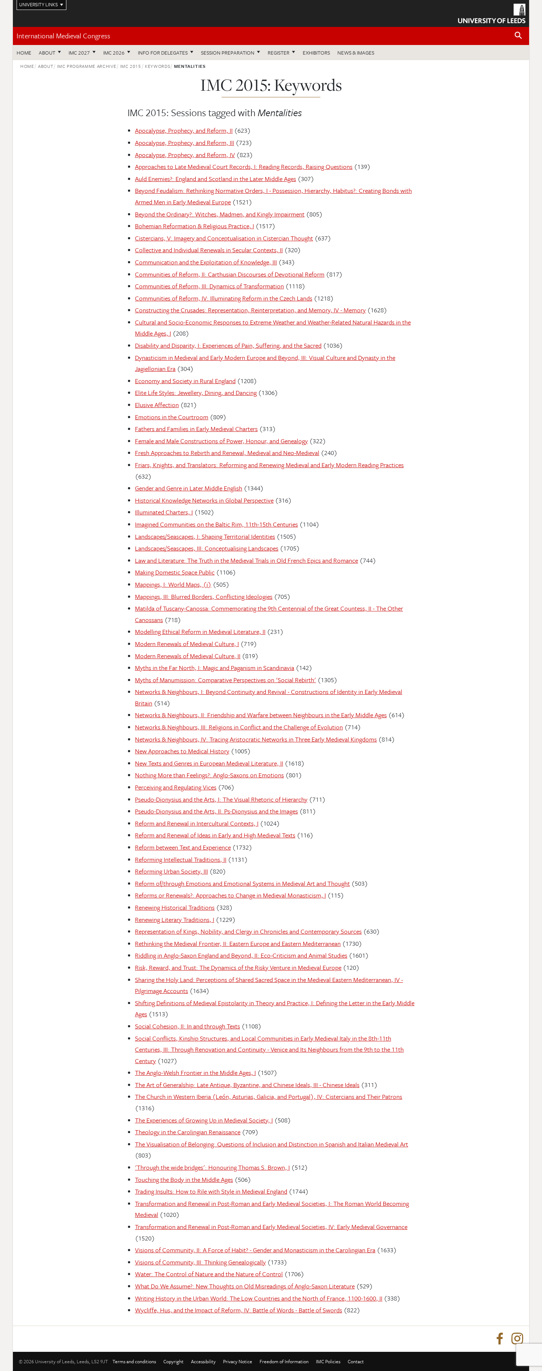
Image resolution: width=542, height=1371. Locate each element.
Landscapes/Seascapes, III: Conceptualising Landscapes (206, 548)
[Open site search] (518, 35)
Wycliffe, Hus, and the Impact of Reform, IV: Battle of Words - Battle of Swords (238, 1310)
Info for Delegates (163, 52)
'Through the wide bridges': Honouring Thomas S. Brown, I (212, 1167)
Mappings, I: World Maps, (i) (173, 584)
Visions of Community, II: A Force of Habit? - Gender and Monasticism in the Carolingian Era (255, 1249)
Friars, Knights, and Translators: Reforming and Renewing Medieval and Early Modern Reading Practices (269, 464)
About (47, 52)
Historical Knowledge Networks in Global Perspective (204, 500)
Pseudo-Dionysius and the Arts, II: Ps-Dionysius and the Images (216, 811)
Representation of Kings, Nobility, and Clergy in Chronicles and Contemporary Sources (248, 931)
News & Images (355, 52)
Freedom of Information (284, 1361)
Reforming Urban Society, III (171, 871)
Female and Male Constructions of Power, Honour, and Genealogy (221, 440)
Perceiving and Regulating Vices (175, 787)
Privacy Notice (237, 1361)
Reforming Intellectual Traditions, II (180, 859)
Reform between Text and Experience (183, 847)
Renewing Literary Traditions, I (174, 919)
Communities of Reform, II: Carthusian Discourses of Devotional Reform (229, 274)
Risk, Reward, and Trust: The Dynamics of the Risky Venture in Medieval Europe (238, 967)
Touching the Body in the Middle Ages (184, 1179)
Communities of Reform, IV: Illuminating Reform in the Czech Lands (223, 298)
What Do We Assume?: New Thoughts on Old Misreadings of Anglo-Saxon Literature (245, 1286)
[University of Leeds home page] (491, 12)
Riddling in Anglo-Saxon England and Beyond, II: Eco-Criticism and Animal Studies (241, 955)
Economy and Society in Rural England (185, 380)
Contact (356, 1361)
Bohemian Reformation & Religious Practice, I (194, 225)
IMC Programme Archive (87, 66)
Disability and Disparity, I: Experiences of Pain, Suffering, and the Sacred (228, 345)
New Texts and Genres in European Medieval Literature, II (209, 763)
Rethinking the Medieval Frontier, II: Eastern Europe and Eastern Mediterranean (238, 943)
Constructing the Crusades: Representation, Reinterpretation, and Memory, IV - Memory (250, 310)
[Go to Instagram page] (517, 1339)
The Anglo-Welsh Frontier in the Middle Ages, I (195, 1072)
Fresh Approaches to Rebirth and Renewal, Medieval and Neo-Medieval (227, 452)
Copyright (173, 1361)
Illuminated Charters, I (164, 512)
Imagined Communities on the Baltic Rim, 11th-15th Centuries (216, 524)
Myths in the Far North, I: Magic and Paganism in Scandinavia (214, 667)
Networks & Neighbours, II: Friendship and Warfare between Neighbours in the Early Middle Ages (261, 714)
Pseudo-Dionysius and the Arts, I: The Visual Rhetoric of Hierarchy (221, 799)
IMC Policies (328, 1361)
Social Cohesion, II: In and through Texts (187, 1026)
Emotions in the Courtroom (171, 416)
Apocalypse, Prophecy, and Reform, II (184, 130)
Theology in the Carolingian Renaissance (187, 1131)
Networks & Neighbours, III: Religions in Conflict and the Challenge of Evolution (239, 727)
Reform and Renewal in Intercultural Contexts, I (196, 823)
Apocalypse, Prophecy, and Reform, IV (185, 154)
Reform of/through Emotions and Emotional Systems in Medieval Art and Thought (242, 883)
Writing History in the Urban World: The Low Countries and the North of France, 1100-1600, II (258, 1298)
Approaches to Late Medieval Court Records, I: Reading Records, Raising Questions (243, 166)
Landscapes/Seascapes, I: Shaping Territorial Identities (205, 536)
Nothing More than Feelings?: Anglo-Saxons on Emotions (209, 775)
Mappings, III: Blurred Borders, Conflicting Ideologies (203, 596)
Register (278, 52)
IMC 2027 (79, 52)
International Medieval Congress (63, 36)
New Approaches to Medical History (182, 751)
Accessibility (203, 1361)
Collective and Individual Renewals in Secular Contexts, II (209, 249)
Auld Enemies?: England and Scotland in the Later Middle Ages (215, 178)
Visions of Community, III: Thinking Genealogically (200, 1262)
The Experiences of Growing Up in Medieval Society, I (204, 1120)
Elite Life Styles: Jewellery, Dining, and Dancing (196, 392)
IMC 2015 (130, 66)
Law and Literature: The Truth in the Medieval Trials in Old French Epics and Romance (246, 560)
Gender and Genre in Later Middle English (188, 488)
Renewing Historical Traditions (175, 907)
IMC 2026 (114, 52)
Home (24, 52)
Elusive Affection (157, 404)
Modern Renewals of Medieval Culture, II (187, 655)
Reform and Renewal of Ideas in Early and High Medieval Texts (215, 835)
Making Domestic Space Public (175, 572)
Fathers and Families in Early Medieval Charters (196, 428)
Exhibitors (316, 52)
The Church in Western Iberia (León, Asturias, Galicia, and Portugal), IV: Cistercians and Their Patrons (268, 1096)
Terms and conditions (134, 1361)
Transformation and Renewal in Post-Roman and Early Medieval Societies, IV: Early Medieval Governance (271, 1226)
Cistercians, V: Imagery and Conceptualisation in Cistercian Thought (224, 238)
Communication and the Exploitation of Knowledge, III (206, 262)
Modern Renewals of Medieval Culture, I (187, 643)
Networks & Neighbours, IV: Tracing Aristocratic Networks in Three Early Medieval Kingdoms (256, 739)
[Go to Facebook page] (499, 1339)
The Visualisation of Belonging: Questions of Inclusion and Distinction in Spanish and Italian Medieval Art (271, 1144)
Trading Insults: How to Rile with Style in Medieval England (211, 1191)
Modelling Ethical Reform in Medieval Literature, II (200, 631)
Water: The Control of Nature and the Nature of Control (209, 1273)
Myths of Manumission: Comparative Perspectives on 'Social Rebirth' (225, 679)
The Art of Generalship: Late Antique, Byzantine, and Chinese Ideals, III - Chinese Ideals (247, 1084)
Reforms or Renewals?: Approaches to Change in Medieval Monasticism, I (230, 895)
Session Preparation (227, 52)
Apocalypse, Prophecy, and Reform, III (184, 142)
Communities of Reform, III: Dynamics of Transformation (209, 286)
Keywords (157, 66)
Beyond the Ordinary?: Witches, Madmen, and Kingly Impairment (220, 214)
